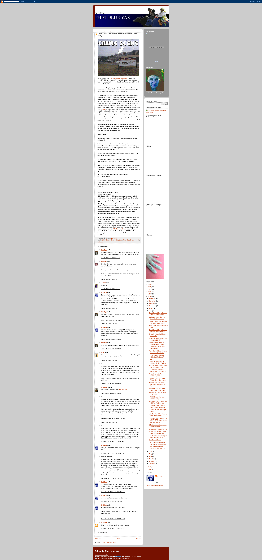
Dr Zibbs (104, 292)
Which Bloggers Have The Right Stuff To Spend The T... (157, 357)
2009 (149, 294)
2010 (149, 291)
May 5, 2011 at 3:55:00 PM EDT (110, 422)
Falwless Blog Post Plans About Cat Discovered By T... (157, 384)
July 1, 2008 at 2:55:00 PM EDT (110, 308)
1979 (103, 240)
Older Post (138, 538)
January (151, 463)
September (152, 306)
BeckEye (104, 250)
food (124, 240)
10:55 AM (114, 238)
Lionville (136, 240)
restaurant (100, 242)
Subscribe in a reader (101, 555)
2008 (149, 296)
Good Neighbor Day (154, 422)
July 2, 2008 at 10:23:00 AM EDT (111, 339)
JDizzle (103, 283)
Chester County (110, 240)
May (150, 454)
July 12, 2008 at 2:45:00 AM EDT (111, 383)
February (152, 461)
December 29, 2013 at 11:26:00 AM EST (113, 519)
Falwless (104, 261)
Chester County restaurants (119, 78)
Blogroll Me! (125, 558)
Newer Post (97, 538)
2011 (149, 289)
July (150, 311)
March (151, 459)
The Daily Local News (120, 229)
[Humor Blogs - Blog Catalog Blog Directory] (108, 558)
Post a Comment (102, 532)
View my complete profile (155, 485)
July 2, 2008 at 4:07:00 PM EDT (110, 360)
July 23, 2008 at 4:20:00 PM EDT (111, 393)
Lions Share (130, 240)
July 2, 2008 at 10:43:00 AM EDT (111, 349)
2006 (149, 469)
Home (118, 538)
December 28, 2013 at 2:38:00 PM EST (113, 453)
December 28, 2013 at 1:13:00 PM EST (113, 441)
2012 (149, 287)
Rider (103, 352)
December (152, 298)
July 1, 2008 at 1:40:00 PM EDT (110, 279)
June (151, 451)
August (151, 308)
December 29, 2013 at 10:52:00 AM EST (113, 501)
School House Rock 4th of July (158, 429)
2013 (149, 284)
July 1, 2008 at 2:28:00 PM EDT (110, 289)
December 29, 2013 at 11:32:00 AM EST (113, 528)
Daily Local (119, 240)
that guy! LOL (123, 389)
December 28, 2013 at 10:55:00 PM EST (113, 478)
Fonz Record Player (155, 440)
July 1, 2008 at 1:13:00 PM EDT (110, 258)
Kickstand (104, 387)
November (152, 301)
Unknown (104, 522)
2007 (149, 467)
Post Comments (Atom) (110, 542)
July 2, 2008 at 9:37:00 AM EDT (110, 323)
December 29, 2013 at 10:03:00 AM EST (113, 492)
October (151, 303)
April (150, 456)
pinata (103, 109)
